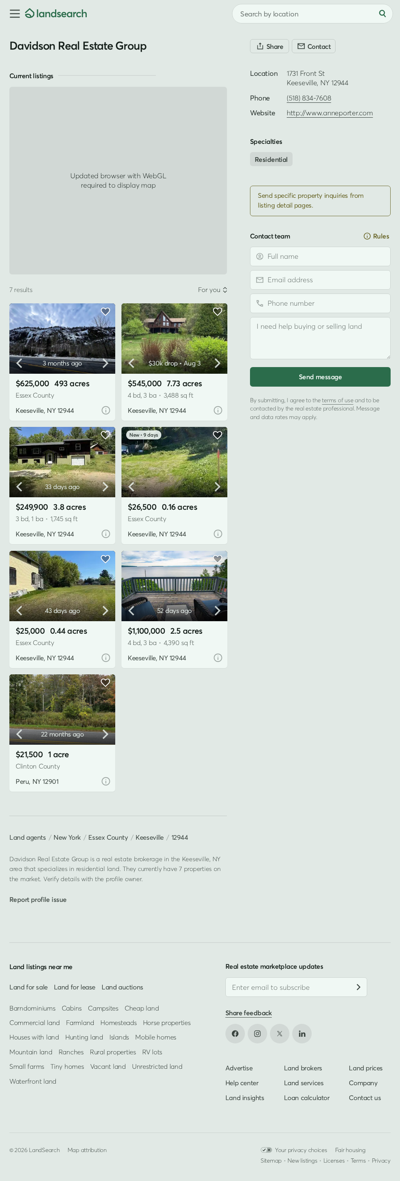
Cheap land (142, 1008)
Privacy (381, 1159)
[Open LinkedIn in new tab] (302, 1033)
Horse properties (167, 1022)
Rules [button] (381, 236)
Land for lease (74, 987)
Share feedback (248, 1013)
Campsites (103, 1008)
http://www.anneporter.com (330, 113)
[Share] (269, 46)
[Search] (382, 13)
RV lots (152, 1051)
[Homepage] (56, 13)
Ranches (71, 1051)
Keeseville (150, 837)
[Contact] (314, 46)
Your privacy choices (301, 1149)
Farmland (80, 1022)
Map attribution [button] (87, 1149)
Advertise (238, 1067)
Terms (358, 1159)
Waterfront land (32, 1081)
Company (363, 1082)
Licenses (334, 1159)
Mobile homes (155, 1037)
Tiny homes (67, 1066)
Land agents (27, 837)
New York (67, 837)
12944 (179, 837)
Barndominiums (32, 1008)
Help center (242, 1082)
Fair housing (350, 1149)
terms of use (337, 399)
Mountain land (30, 1051)
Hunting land (84, 1037)
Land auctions (122, 987)
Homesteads (118, 1022)
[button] (12, 13)
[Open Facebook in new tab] (235, 1033)
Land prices (366, 1067)
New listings (302, 1159)
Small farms (26, 1066)
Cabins (72, 1008)
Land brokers (303, 1067)
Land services (304, 1082)
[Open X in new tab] (279, 1033)
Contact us (365, 1097)
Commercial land (34, 1022)
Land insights (244, 1097)
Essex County (108, 837)
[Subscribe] (358, 987)
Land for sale (28, 987)
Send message (320, 377)
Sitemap (271, 1159)
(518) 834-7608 (309, 98)
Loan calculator (307, 1097)
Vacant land (108, 1066)
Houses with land (34, 1037)
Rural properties (113, 1051)
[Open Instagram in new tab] (257, 1033)
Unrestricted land (157, 1066)
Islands (119, 1037)
